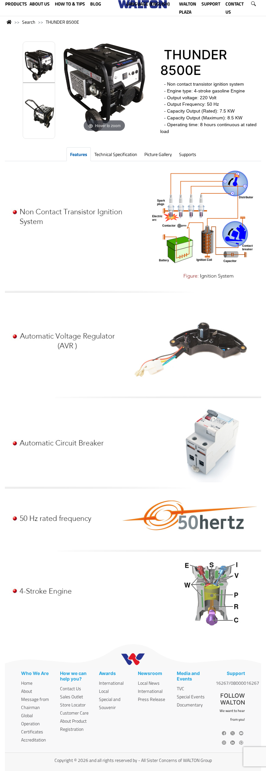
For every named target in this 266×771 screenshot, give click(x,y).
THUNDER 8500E (62, 21)
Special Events (191, 696)
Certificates (32, 731)
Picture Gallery (158, 154)
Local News (149, 683)
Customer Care (74, 712)
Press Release (151, 699)
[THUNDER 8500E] (39, 66)
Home (26, 683)
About (26, 691)
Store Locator (73, 704)
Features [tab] (78, 154)
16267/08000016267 (237, 683)
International (111, 683)
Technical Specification (115, 154)
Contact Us (70, 688)
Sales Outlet (71, 696)
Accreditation (33, 739)
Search (28, 21)
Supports (187, 154)
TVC (180, 688)
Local (104, 691)
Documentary (190, 704)
